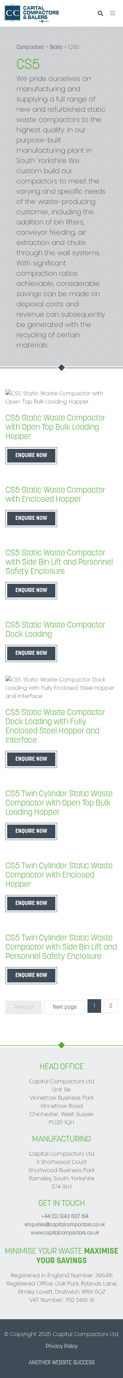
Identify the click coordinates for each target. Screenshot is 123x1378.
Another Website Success (62, 1363)
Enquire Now (31, 455)
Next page (65, 1007)
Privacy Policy (62, 1346)
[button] (113, 13)
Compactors (30, 47)
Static (56, 47)
